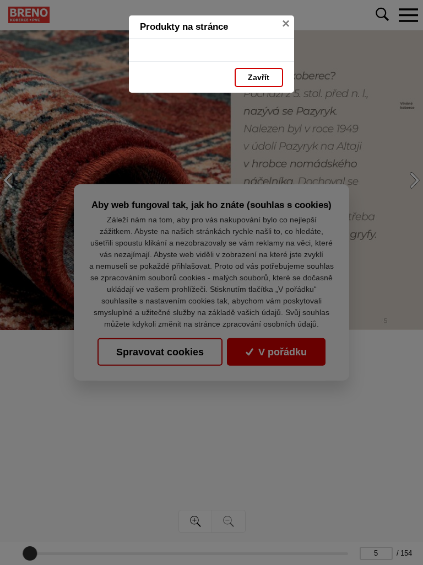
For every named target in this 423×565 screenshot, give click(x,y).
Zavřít (258, 77)
